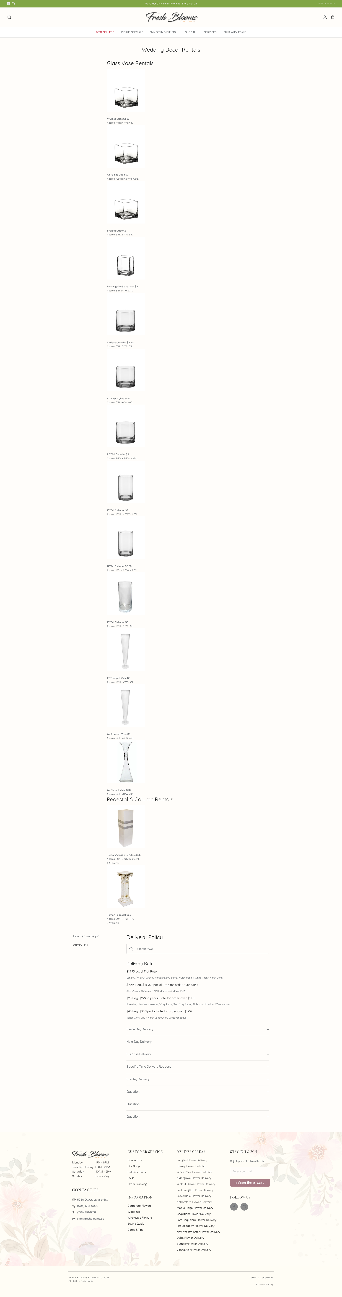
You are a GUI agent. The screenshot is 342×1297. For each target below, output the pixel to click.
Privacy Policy (264, 1284)
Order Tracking (137, 1184)
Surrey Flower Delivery (191, 1166)
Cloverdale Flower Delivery (194, 1196)
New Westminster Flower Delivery (198, 1232)
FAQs (320, 3)
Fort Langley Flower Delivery (195, 1190)
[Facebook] (8, 3)
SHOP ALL (191, 32)
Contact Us (330, 3)
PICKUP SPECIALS (132, 32)
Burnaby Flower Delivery (192, 1244)
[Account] (324, 17)
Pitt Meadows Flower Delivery (195, 1226)
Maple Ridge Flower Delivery (195, 1208)
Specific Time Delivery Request (148, 1066)
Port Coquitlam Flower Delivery (196, 1220)
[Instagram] (13, 3)
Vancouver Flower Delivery (194, 1250)
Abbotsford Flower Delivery (194, 1202)
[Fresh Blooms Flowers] (171, 17)
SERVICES (210, 32)
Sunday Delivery (137, 1079)
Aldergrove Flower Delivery (194, 1178)
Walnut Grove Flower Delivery (196, 1184)
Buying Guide (136, 1224)
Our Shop (134, 1166)
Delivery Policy (137, 1172)
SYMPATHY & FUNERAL (164, 32)
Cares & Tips (135, 1230)
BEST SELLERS (105, 32)
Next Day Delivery (139, 1042)
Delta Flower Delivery (190, 1238)
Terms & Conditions (261, 1277)
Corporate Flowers (139, 1206)
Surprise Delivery (138, 1054)
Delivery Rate (80, 945)
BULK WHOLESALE (235, 32)
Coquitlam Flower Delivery (194, 1214)
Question (132, 1091)
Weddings (134, 1212)
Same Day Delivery (139, 1029)
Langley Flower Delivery (192, 1160)
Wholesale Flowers (140, 1218)
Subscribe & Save (250, 1182)
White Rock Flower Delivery (194, 1172)
